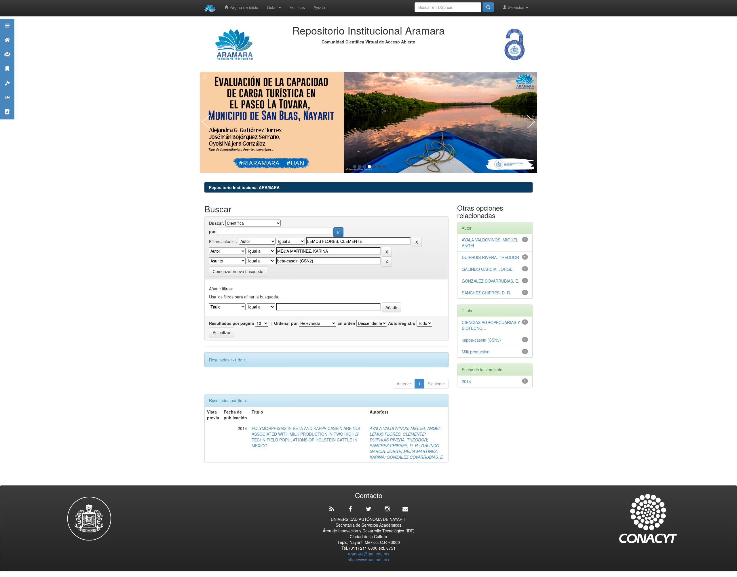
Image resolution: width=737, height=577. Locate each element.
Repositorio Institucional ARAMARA (244, 187)
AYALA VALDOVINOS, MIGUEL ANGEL (405, 428)
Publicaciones (7, 75)
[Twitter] (368, 509)
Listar (272, 7)
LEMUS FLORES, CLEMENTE (397, 434)
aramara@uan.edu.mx (368, 554)
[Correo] (405, 509)
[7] (384, 166)
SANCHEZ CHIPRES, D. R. (394, 445)
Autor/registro (401, 323)
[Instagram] (387, 509)
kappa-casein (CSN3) (481, 340)
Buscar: (216, 223)
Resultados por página (231, 323)
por (212, 231)
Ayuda (319, 7)
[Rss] (331, 509)
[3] (364, 166)
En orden (346, 323)
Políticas (297, 7)
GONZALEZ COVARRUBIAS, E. (415, 457)
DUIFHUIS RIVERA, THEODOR (398, 440)
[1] (354, 166)
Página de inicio (243, 7)
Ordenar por (286, 323)
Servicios (516, 7)
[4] (369, 166)
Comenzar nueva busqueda (238, 271)
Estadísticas (7, 104)
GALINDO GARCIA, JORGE (487, 269)
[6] (379, 166)
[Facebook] (350, 509)
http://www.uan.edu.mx (368, 559)
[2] (359, 166)
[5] (374, 166)
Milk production (475, 352)
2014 (466, 381)
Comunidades (7, 61)
